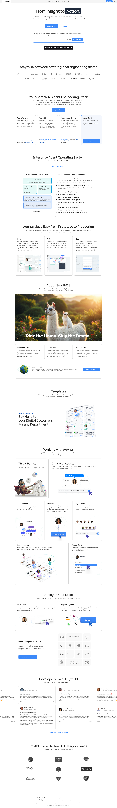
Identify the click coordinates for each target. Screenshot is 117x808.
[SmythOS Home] (6, 1)
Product (57, 1)
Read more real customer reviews (58, 732)
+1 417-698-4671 (78, 803)
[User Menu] (114, 1)
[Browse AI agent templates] (80, 420)
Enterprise (59, 798)
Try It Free (109, 1)
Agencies (53, 798)
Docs (69, 1)
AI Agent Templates (74, 798)
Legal (70, 800)
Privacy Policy (64, 800)
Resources (56, 800)
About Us (66, 798)
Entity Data (67, 805)
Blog (74, 800)
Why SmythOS (50, 1)
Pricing (63, 1)
